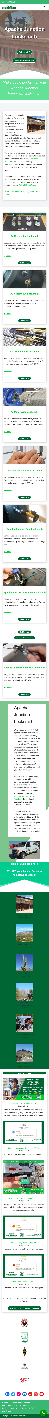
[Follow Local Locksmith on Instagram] (19, 1394)
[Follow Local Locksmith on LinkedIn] (24, 1394)
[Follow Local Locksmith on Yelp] (30, 1394)
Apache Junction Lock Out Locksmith (24, 667)
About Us (6, 1402)
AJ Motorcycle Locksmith (24, 412)
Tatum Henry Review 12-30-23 (23, 1282)
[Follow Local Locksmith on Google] (36, 1394)
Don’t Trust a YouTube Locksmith (23, 1104)
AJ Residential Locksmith (25, 236)
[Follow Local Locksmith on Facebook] (7, 1394)
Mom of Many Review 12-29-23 (23, 1243)
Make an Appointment (21, 1402)
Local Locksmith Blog (10, 1408)
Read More (7, 256)
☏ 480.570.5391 (8, 2)
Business (25, 863)
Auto (35, 863)
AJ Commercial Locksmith (24, 351)
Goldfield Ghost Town (27, 185)
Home (14, 863)
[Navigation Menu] (44, 7)
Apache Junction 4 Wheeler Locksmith (24, 592)
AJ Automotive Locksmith (24, 293)
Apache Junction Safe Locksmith (24, 529)
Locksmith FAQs (28, 1408)
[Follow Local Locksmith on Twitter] (13, 1394)
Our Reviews (7, 1411)
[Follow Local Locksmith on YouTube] (41, 1394)
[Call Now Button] (43, 1413)
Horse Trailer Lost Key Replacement (23, 1198)
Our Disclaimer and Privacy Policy (15, 1405)
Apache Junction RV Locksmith (24, 470)
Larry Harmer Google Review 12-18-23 (23, 1148)
